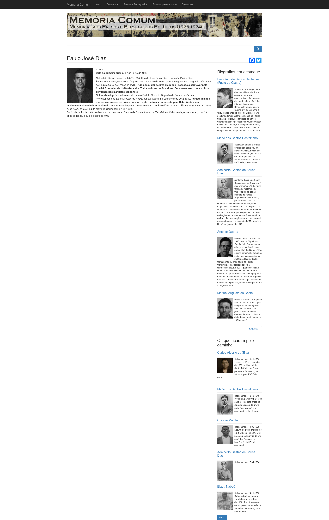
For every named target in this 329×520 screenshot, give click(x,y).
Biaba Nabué (226, 486)
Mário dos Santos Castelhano (237, 138)
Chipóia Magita (227, 420)
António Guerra (227, 231)
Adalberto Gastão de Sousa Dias (236, 171)
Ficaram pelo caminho (165, 4)
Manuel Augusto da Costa (235, 292)
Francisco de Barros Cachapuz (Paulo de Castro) (238, 81)
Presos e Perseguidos (135, 4)
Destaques (187, 4)
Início (98, 4)
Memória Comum (78, 4)
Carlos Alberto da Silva (233, 352)
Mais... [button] (222, 517)
